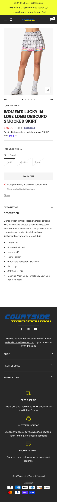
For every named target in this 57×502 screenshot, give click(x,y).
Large (38, 162)
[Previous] (5, 99)
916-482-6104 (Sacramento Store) (27, 7)
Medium (24, 162)
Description (11, 207)
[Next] (52, 99)
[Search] (11, 19)
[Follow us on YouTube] (35, 329)
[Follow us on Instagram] (28, 329)
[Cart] (51, 19)
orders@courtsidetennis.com (26, 12)
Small (9, 162)
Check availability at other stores (21, 189)
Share (7, 195)
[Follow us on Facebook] (21, 329)
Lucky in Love (12, 105)
